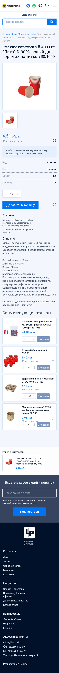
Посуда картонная (27, 34)
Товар (14, 34)
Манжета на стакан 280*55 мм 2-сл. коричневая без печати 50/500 (36, 410)
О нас (6, 557)
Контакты (8, 574)
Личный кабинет (12, 619)
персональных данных (26, 503)
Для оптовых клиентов (15, 600)
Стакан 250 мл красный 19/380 (34, 351)
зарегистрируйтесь (15, 153)
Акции (6, 561)
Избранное (9, 623)
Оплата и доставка (13, 589)
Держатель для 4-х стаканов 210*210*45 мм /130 (38, 380)
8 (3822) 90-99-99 (15, 646)
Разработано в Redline (15, 664)
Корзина (7, 628)
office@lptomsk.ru (12, 642)
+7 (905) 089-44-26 (16, 651)
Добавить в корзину (20, 205)
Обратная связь (12, 566)
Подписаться (29, 511)
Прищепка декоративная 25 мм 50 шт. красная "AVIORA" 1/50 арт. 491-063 (37, 324)
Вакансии (8, 570)
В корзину (43, 339)
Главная (6, 34)
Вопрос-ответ (10, 605)
